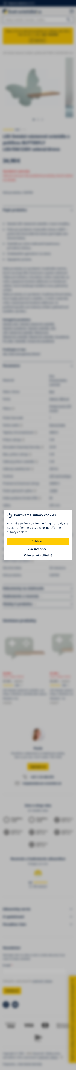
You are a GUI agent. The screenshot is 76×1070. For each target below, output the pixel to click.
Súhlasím (38, 541)
